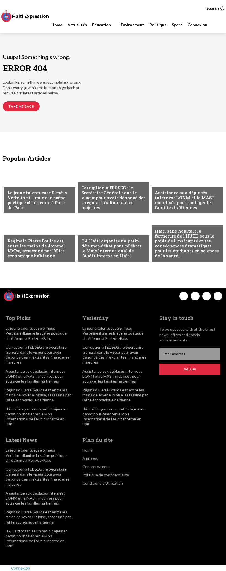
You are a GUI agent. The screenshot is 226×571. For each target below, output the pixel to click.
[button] (215, 8)
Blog (12, 183)
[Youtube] (218, 296)
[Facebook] (183, 296)
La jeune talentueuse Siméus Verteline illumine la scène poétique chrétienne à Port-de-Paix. (37, 200)
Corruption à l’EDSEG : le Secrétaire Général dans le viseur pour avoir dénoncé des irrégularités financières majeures (113, 197)
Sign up (190, 369)
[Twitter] (206, 296)
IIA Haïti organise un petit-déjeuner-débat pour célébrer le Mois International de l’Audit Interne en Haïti (111, 248)
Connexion (20, 568)
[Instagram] (195, 296)
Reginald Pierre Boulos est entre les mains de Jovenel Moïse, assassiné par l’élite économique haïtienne (36, 248)
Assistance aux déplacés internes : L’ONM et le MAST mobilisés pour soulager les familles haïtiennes (184, 200)
